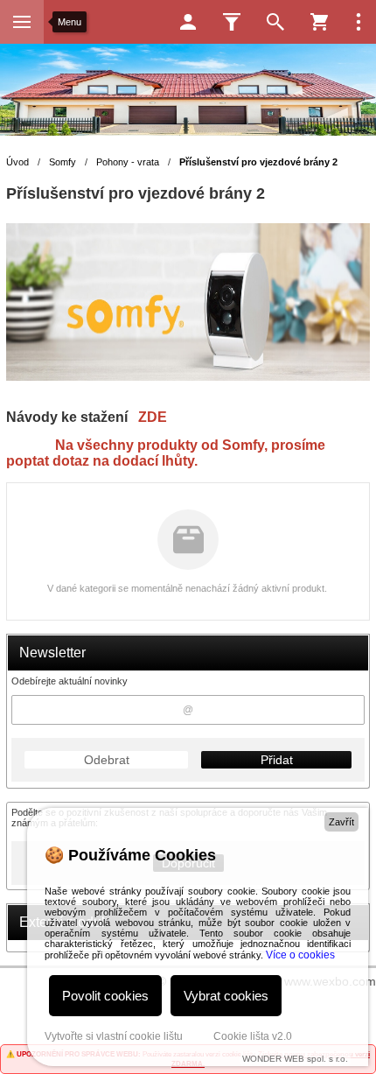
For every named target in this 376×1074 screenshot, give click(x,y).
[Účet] (188, 22)
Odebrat (106, 760)
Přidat (277, 760)
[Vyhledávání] (275, 22)
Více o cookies (300, 955)
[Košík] (319, 22)
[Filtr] (232, 22)
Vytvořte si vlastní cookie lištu (114, 1036)
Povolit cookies (105, 995)
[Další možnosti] (358, 22)
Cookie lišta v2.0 (252, 1036)
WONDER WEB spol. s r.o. (295, 1058)
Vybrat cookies (226, 995)
